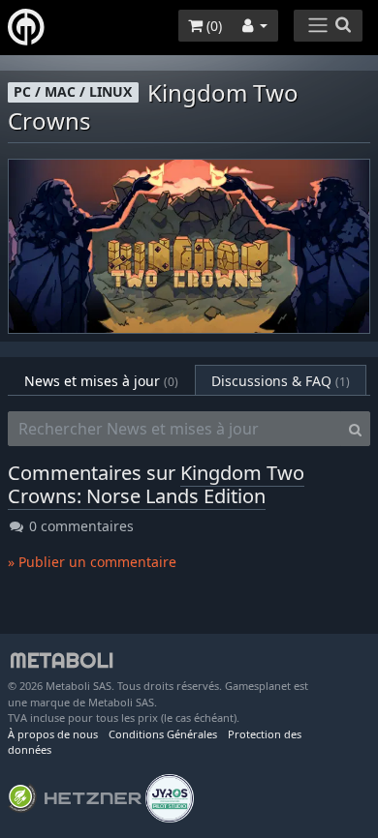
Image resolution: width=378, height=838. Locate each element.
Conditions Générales (163, 734)
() (212, 25)
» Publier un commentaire (92, 562)
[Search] (355, 428)
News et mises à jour (101, 381)
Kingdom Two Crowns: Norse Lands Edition (156, 484)
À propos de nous (53, 734)
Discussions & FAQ (280, 381)
